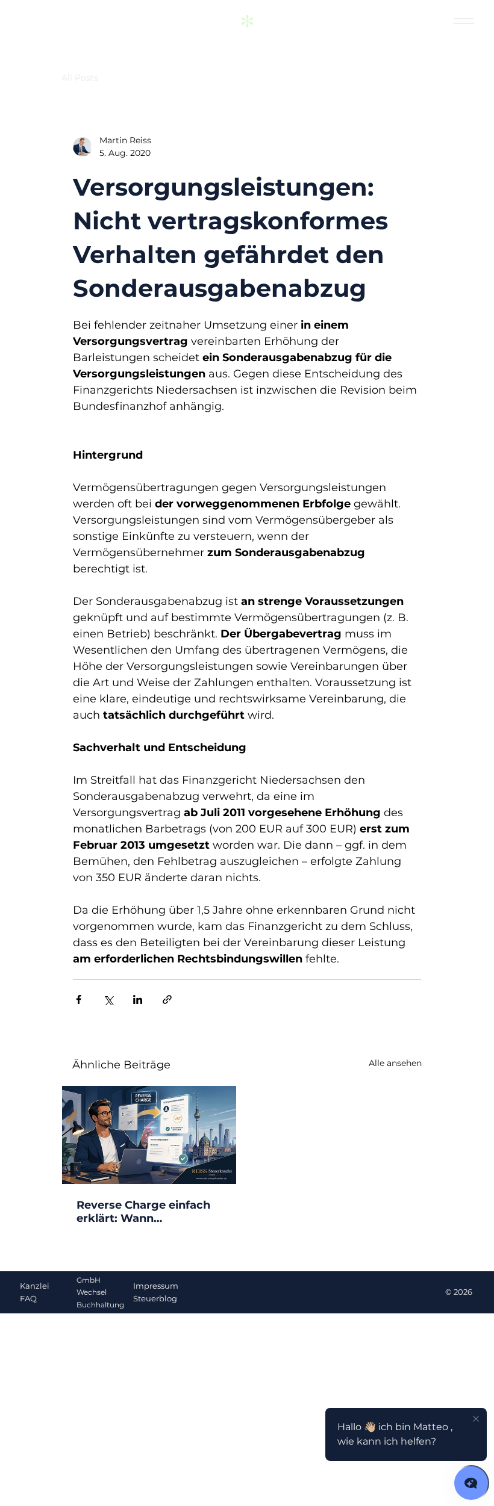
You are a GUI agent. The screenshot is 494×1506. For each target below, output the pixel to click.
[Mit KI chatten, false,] (471, 1483)
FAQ (28, 1298)
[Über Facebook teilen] (78, 999)
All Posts (79, 77)
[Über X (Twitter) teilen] (108, 999)
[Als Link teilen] (167, 999)
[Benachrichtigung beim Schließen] (476, 1419)
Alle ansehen (395, 1063)
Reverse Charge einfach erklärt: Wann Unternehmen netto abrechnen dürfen (143, 1211)
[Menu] (463, 21)
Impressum (155, 1286)
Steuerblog (155, 1298)
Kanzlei (34, 1286)
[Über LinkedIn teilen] (137, 999)
